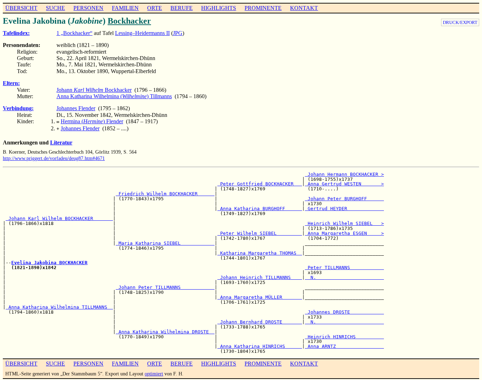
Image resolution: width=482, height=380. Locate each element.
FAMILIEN (125, 8)
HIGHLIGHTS (218, 8)
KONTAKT (304, 8)
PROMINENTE (263, 8)
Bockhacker (129, 20)
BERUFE (181, 8)
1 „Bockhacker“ (74, 33)
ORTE (154, 8)
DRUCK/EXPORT (460, 22)
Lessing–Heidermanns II (142, 33)
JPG (177, 33)
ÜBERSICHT (21, 8)
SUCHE (55, 8)
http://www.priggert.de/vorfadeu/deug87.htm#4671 (54, 158)
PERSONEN (88, 8)
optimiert (154, 373)
